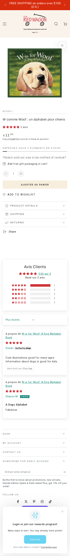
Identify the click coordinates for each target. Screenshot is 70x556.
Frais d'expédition (11, 139)
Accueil (7, 111)
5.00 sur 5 (44, 273)
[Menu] (4, 24)
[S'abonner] (65, 472)
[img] (14, 342)
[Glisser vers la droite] (64, 5)
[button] (56, 24)
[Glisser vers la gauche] (6, 5)
